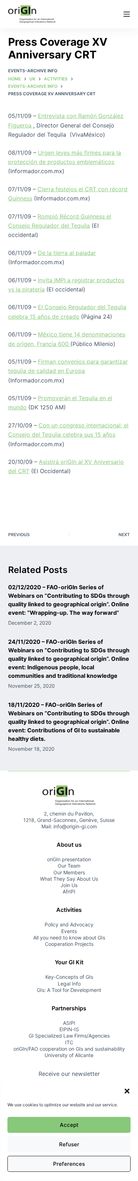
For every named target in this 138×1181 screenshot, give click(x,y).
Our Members (69, 872)
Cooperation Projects (69, 944)
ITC (69, 1042)
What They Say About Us (69, 879)
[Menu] (126, 14)
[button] (127, 1091)
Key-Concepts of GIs (69, 977)
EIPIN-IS (69, 1029)
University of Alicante (69, 1055)
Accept (69, 1125)
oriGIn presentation (69, 859)
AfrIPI (69, 891)
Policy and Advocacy (69, 924)
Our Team (69, 866)
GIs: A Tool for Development (69, 990)
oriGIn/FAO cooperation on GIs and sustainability (69, 1049)
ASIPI (69, 1023)
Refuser (69, 1144)
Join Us (69, 885)
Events (69, 931)
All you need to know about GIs (69, 938)
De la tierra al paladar (67, 252)
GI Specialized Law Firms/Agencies (69, 1036)
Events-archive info (32, 70)
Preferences (69, 1163)
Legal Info (69, 984)
